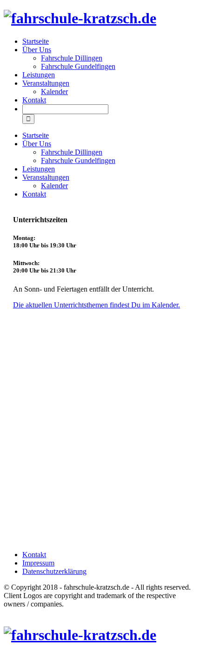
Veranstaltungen (45, 83)
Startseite (35, 41)
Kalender (54, 91)
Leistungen (38, 75)
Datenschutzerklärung (54, 571)
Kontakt (34, 100)
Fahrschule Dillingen (71, 58)
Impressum (38, 563)
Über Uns (36, 50)
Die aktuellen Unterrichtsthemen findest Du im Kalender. (96, 305)
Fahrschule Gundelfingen (78, 66)
